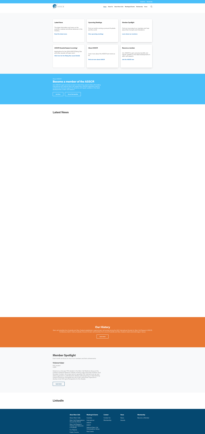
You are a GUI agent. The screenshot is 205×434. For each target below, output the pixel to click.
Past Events (90, 431)
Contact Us (107, 418)
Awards (122, 420)
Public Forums (74, 432)
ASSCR (89, 423)
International (90, 420)
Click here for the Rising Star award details (67, 56)
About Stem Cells (75, 418)
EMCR (89, 425)
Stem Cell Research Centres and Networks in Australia (76, 425)
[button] (58, 94)
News (122, 418)
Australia (89, 418)
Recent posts (133, 241)
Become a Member (143, 418)
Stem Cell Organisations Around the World (77, 421)
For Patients (73, 430)
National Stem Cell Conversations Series (93, 428)
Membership (107, 420)
